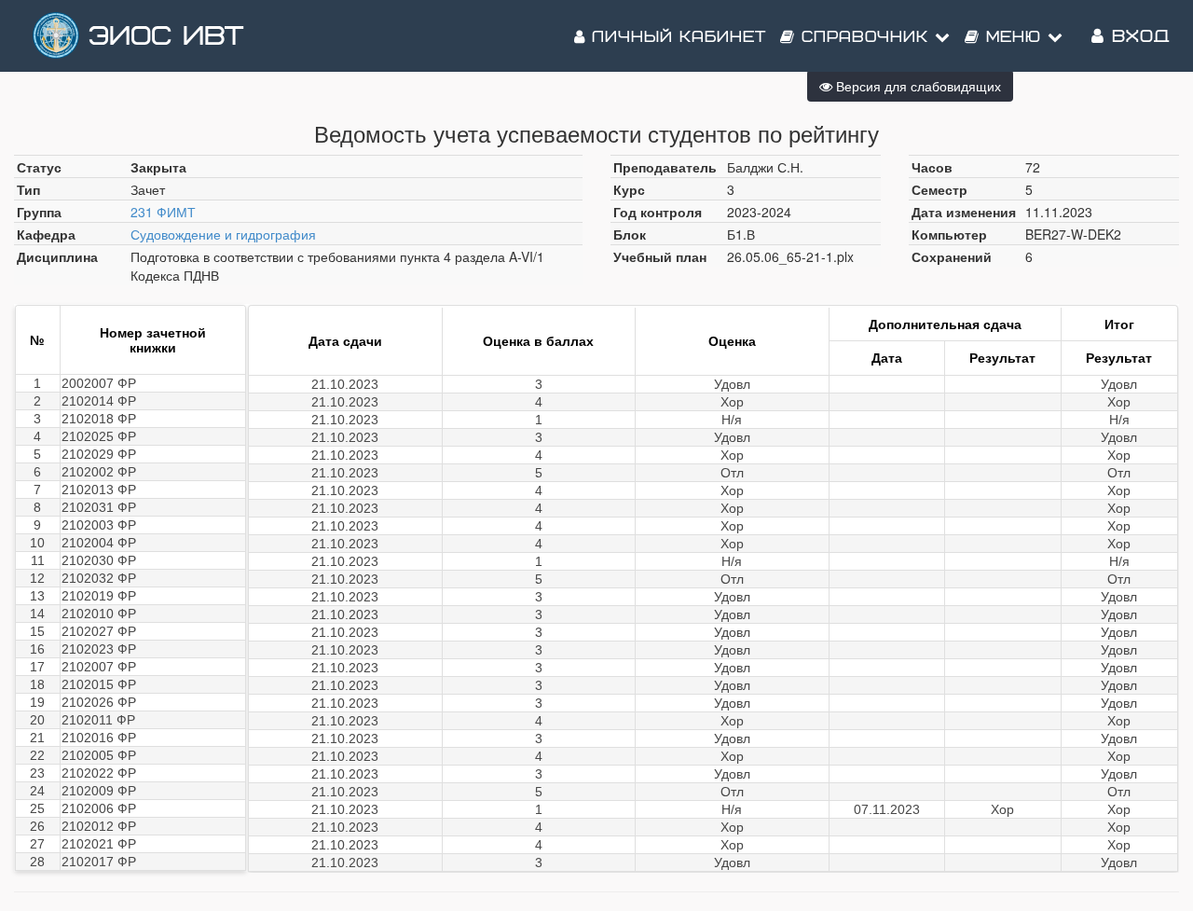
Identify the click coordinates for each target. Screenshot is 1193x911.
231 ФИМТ (163, 211)
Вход (1137, 37)
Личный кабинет (675, 37)
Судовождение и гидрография (223, 234)
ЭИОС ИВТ (166, 37)
